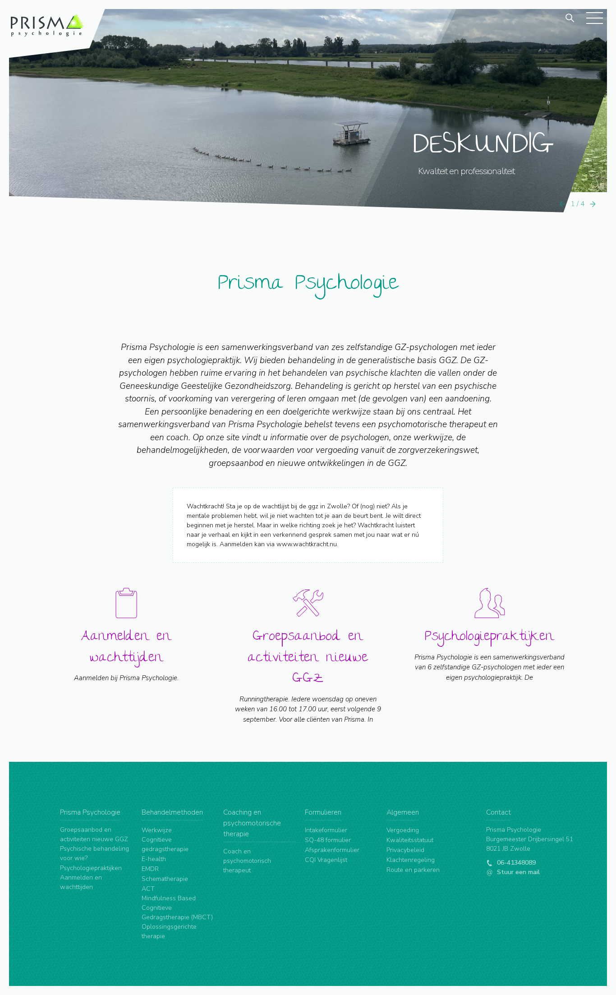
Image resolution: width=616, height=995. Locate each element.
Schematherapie (165, 879)
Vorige (562, 203)
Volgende (593, 203)
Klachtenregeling (410, 860)
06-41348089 (515, 862)
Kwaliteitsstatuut (409, 840)
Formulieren (323, 812)
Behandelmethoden (172, 812)
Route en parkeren (413, 870)
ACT (148, 888)
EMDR (150, 869)
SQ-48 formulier (328, 840)
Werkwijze (157, 830)
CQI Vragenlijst (326, 860)
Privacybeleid (405, 850)
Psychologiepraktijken (91, 868)
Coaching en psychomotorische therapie (252, 823)
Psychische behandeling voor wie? (94, 853)
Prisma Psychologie (308, 284)
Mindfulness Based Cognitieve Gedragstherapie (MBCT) (177, 907)
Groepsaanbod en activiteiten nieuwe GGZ (94, 834)
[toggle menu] (594, 18)
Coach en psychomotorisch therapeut (247, 861)
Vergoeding (402, 830)
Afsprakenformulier (332, 850)
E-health (154, 859)
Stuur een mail (517, 872)
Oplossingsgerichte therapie (169, 931)
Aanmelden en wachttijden (81, 882)
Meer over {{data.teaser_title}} (126, 665)
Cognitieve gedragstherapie (165, 844)
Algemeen (402, 812)
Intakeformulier (326, 830)
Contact (498, 812)
